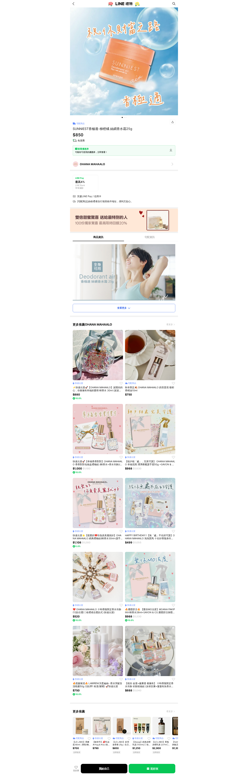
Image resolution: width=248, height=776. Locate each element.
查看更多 (122, 307)
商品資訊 (98, 237)
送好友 (154, 768)
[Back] (74, 3)
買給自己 (104, 768)
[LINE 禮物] (124, 3)
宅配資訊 (150, 237)
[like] (121, 383)
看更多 (169, 324)
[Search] (174, 3)
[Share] (172, 122)
